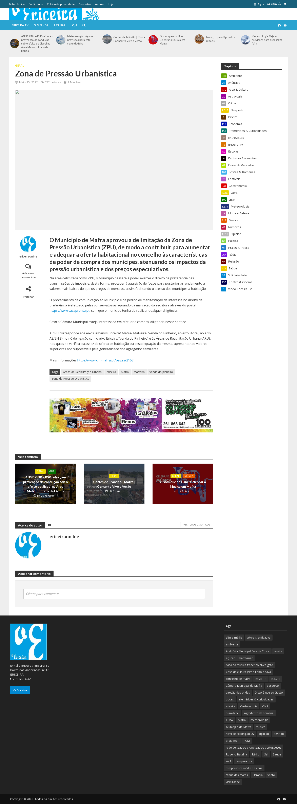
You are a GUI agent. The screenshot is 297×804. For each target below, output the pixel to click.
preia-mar (232, 741)
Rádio (255, 754)
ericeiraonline (28, 256)
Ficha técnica (17, 4)
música (260, 727)
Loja (111, 4)
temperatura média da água (244, 768)
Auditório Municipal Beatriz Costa (248, 651)
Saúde (277, 754)
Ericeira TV (20, 25)
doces (230, 699)
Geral (19, 65)
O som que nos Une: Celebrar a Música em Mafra (172, 40)
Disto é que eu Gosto (269, 692)
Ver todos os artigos (196, 524)
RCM (246, 741)
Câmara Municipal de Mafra (244, 685)
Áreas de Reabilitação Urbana (82, 372)
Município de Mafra (238, 727)
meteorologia (259, 720)
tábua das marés (237, 775)
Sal (266, 754)
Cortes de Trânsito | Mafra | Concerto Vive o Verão (129, 39)
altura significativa (259, 637)
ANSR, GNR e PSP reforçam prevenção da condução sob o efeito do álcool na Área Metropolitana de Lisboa (37, 43)
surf (228, 761)
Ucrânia (258, 775)
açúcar (230, 658)
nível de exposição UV (240, 734)
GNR (51, 471)
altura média (234, 637)
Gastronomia (248, 706)
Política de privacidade (61, 4)
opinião (264, 734)
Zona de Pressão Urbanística (70, 378)
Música (189, 476)
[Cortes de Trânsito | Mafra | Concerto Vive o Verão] (107, 39)
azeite (278, 651)
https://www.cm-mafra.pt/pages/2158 (105, 360)
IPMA (229, 720)
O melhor (41, 25)
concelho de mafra (238, 679)
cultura (275, 679)
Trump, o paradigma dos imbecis (220, 39)
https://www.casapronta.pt (70, 310)
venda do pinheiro (161, 372)
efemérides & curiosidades (256, 699)
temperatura (244, 761)
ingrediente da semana (259, 713)
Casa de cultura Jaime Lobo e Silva (248, 672)
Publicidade (36, 4)
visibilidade (233, 782)
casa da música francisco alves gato (249, 665)
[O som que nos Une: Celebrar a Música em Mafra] (153, 39)
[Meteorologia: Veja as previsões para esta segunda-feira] (60, 39)
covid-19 (260, 679)
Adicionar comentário (28, 275)
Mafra (125, 372)
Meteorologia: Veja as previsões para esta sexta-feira (267, 40)
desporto (273, 685)
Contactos (85, 4)
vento (271, 775)
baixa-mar (246, 658)
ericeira (111, 372)
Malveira (139, 372)
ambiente (232, 644)
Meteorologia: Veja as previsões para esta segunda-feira (80, 40)
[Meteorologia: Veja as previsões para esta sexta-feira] (245, 39)
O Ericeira (20, 690)
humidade (232, 713)
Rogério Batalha (236, 754)
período (279, 734)
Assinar (99, 4)
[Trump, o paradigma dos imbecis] (199, 39)
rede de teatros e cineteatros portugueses (253, 747)
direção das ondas (238, 692)
